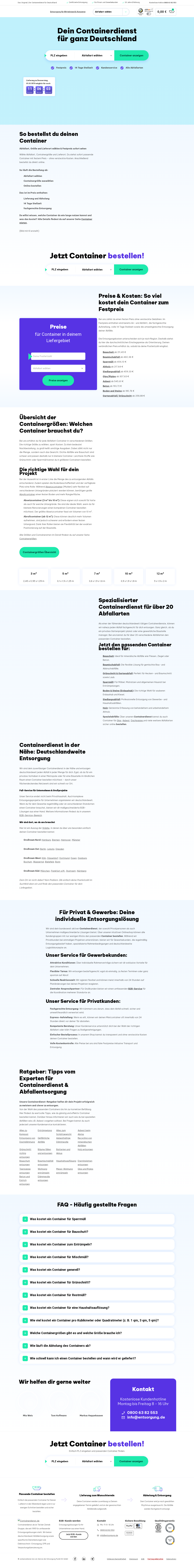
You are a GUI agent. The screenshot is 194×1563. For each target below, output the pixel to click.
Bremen (56, 840)
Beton (106, 386)
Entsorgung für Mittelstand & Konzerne (68, 12)
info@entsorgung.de (146, 1417)
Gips (119, 720)
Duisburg (82, 858)
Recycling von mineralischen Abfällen (85, 1142)
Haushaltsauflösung (66, 1161)
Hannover (66, 840)
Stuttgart (71, 871)
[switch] (149, 14)
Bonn (57, 861)
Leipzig (50, 849)
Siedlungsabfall (112, 371)
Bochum (28, 861)
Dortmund (64, 858)
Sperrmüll (108, 361)
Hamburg (46, 840)
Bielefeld (49, 861)
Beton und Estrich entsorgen (24, 1180)
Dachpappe (137, 720)
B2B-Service (135, 988)
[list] (103, 3)
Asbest (106, 381)
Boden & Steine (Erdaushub (117, 690)
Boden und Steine (112, 391)
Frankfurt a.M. (58, 871)
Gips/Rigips (109, 376)
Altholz (107, 366)
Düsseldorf (52, 858)
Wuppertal (38, 861)
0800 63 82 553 (170, 3)
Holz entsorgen (85, 1149)
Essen (74, 858)
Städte (45, 828)
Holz (105, 708)
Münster (76, 840)
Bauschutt (108, 352)
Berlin (43, 849)
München (45, 871)
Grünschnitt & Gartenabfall (118, 673)
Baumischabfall (111, 357)
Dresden (60, 849)
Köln (44, 858)
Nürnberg (81, 871)
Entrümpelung (45, 1130)
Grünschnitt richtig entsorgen (25, 1153)
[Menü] (152, 9)
